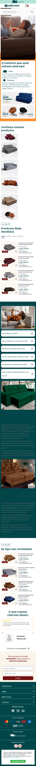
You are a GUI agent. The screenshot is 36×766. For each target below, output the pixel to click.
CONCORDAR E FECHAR (18, 761)
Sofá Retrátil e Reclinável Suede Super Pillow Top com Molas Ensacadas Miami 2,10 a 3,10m (25, 556)
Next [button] (32, 1)
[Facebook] (13, 710)
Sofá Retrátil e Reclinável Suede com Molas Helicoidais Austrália (25, 258)
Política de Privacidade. (13, 757)
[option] (18, 1)
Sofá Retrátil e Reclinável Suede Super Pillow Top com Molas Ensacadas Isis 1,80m (26, 584)
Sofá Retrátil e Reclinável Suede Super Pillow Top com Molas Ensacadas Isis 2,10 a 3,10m (26, 273)
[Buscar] (32, 12)
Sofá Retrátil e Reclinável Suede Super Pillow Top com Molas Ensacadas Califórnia (25, 245)
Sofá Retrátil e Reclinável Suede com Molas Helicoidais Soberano (25, 286)
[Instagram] (18, 710)
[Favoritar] (16, 252)
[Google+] (23, 710)
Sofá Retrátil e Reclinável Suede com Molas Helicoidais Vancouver (25, 596)
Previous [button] (2, 1)
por (19, 248)
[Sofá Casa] (12, 5)
